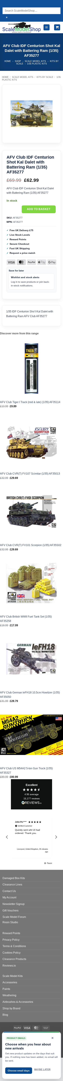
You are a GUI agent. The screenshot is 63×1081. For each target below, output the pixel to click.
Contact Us (9, 891)
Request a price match (22, 253)
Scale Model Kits (35, 61)
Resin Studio (10, 922)
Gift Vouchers (10, 910)
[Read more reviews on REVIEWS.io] (32, 803)
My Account (9, 897)
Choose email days (19, 1070)
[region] (31, 837)
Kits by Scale (45, 77)
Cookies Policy (11, 952)
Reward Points (11, 933)
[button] (47, 27)
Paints (6, 989)
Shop (18, 61)
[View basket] (57, 27)
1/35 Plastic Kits (37, 63)
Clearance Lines (12, 884)
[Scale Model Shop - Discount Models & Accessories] (22, 27)
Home (7, 61)
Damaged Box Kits (14, 878)
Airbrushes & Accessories (18, 1001)
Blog (5, 1014)
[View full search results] (6, 4)
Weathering (9, 995)
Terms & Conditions (14, 946)
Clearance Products (14, 959)
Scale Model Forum (14, 916)
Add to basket (38, 209)
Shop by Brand (11, 1008)
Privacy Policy (11, 939)
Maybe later (42, 1069)
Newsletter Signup (14, 904)
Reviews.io (9, 965)
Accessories (10, 982)
